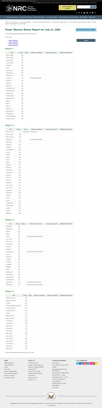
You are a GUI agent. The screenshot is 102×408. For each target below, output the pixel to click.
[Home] (13, 8)
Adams (6, 367)
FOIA (28, 403)
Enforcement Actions (59, 383)
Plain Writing (56, 381)
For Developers (9, 377)
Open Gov (7, 369)
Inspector (56, 403)
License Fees (32, 369)
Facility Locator (50, 2)
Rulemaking (56, 385)
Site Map (65, 403)
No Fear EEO (47, 403)
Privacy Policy (79, 403)
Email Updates (80, 2)
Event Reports (9, 365)
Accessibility (72, 403)
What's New (59, 2)
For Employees (51, 405)
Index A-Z (87, 2)
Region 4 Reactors (13, 45)
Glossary (55, 387)
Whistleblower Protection (37, 403)
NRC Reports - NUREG (58, 375)
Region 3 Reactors (13, 43)
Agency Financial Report (36, 367)
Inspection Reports (58, 379)
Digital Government (10, 371)
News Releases (9, 363)
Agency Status (32, 377)
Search (93, 7)
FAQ (33, 2)
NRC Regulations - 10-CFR (60, 377)
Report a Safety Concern (67, 7)
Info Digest (55, 363)
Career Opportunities (35, 373)
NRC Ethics (31, 375)
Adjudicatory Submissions (60, 372)
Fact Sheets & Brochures (60, 365)
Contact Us (72, 2)
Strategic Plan (33, 363)
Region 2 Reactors (13, 42)
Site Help (65, 2)
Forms (54, 367)
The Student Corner (10, 373)
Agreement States (40, 2)
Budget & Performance (35, 365)
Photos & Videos (9, 375)
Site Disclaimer (88, 403)
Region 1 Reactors (13, 40)
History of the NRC (34, 371)
